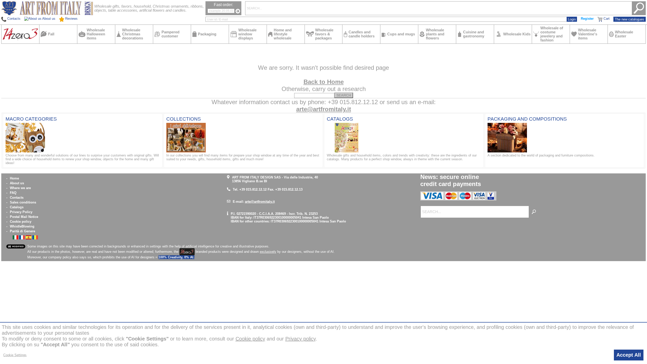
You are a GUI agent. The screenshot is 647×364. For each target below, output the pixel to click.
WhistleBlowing (22, 226)
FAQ (13, 193)
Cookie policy (20, 221)
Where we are (20, 188)
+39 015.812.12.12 (253, 189)
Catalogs (17, 207)
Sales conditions (23, 202)
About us (17, 183)
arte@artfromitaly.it (323, 109)
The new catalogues (629, 19)
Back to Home (324, 81)
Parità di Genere (22, 231)
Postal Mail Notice (24, 217)
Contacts (17, 197)
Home (14, 178)
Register (587, 18)
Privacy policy (300, 339)
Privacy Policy (21, 212)
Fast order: (223, 5)
